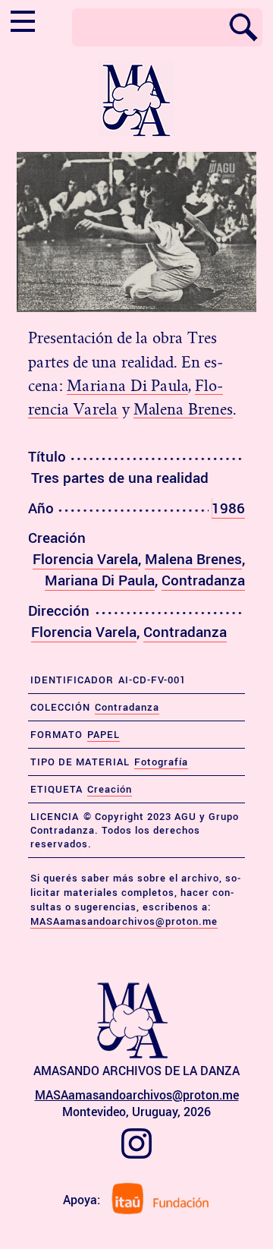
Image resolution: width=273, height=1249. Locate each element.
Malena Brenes (183, 409)
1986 (228, 508)
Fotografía (161, 761)
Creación (109, 789)
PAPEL (103, 734)
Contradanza (203, 580)
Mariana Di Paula (127, 385)
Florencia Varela (85, 559)
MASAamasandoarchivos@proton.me (124, 921)
